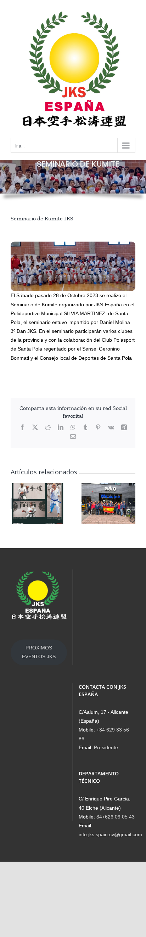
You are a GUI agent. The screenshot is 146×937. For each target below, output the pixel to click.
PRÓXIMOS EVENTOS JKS (39, 652)
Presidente (106, 747)
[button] (16, 503)
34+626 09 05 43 (115, 817)
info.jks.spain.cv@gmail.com (110, 834)
